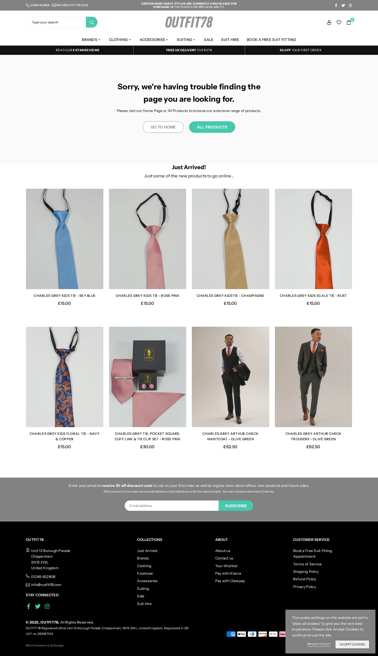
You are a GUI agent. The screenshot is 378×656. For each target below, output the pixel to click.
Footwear (145, 573)
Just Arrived (147, 550)
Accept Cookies (352, 644)
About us (222, 550)
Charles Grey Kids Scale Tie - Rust (313, 296)
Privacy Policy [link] (318, 644)
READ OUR (64, 50)
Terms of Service (307, 564)
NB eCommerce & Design (45, 645)
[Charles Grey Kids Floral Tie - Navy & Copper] (64, 377)
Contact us (224, 558)
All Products (212, 127)
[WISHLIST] (339, 22)
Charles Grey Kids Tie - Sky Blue (64, 296)
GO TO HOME (163, 127)
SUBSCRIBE (236, 505)
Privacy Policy (304, 586)
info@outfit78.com (72, 5)
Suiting (184, 39)
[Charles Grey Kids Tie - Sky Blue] (64, 239)
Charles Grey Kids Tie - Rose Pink (147, 296)
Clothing (118, 39)
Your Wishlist (226, 566)
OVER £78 (189, 50)
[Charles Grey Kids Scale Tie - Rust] (313, 239)
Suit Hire (230, 39)
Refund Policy (304, 579)
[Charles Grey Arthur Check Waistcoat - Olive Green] (230, 377)
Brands (89, 39)
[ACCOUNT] (329, 22)
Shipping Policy (306, 571)
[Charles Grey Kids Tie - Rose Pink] (147, 239)
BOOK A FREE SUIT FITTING (271, 39)
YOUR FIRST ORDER (300, 50)
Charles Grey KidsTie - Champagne (230, 296)
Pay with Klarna (228, 573)
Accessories (152, 39)
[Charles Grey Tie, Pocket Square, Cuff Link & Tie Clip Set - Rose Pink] (147, 377)
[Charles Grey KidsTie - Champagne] (230, 239)
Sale (208, 39)
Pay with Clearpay (230, 581)
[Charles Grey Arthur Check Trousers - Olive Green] (313, 377)
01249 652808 (43, 576)
